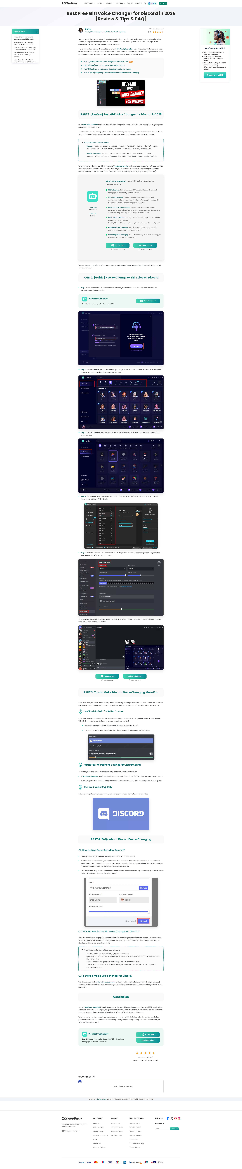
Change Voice (121, 32)
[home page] (70, 4)
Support (130, 3)
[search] (145, 3)
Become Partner (99, 1147)
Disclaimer (97, 1143)
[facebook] (168, 1118)
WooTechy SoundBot (124, 49)
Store (164, 3)
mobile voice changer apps (105, 982)
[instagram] (179, 1118)
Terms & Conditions (100, 1135)
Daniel (88, 29)
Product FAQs (116, 1135)
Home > (93, 1099)
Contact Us (115, 1123)
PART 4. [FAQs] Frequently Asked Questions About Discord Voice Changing (111, 73)
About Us (96, 1123)
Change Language (71, 1131)
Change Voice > (101, 1099)
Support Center (117, 1127)
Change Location (136, 1135)
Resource (138, 3)
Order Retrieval (117, 1131)
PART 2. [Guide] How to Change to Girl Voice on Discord (104, 65)
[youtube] (175, 1118)
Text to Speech (135, 1127)
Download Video (136, 1131)
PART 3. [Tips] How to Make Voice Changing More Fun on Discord (107, 69)
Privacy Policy (98, 1127)
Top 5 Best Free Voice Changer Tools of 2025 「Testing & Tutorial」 (24, 55)
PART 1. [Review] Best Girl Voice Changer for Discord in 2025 (106, 62)
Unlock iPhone (135, 1147)
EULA (95, 1139)
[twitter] (172, 1118)
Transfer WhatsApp (137, 1143)
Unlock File (133, 1139)
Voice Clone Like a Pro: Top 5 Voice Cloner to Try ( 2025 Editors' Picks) (25, 62)
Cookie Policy (98, 1131)
